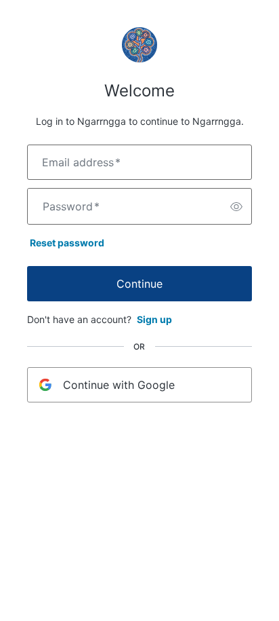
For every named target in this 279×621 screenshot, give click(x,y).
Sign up (154, 319)
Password (71, 206)
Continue (139, 283)
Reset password (67, 242)
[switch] (236, 206)
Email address (81, 162)
